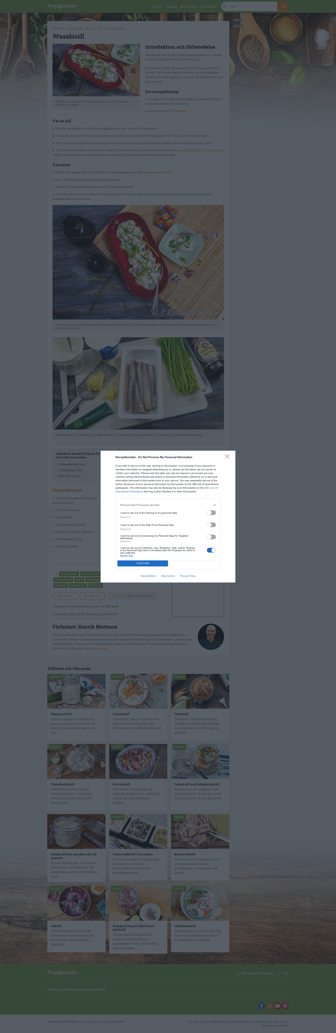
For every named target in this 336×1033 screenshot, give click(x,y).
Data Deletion (148, 575)
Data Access (168, 575)
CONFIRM (142, 563)
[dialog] (168, 517)
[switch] (211, 512)
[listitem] (168, 505)
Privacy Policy (187, 575)
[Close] (228, 457)
